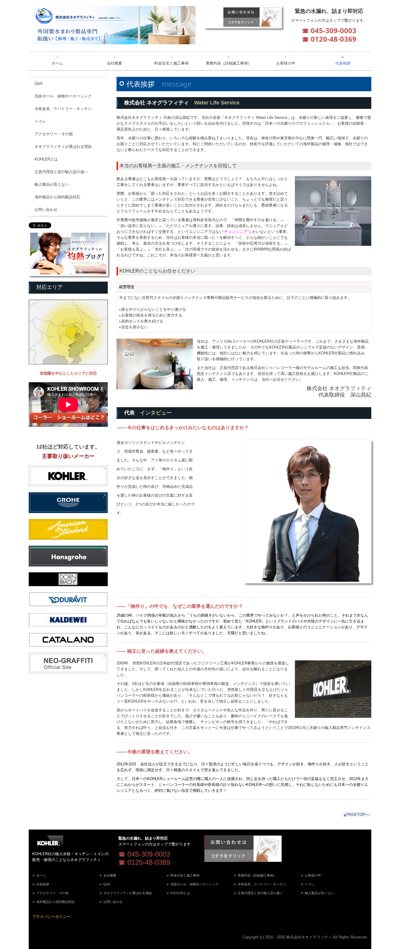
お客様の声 (285, 63)
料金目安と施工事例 (171, 63)
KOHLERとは (46, 159)
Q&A (39, 83)
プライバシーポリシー (51, 916)
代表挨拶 (343, 63)
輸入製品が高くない (52, 184)
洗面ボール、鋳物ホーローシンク (63, 96)
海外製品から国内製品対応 (57, 197)
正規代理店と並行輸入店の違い (61, 172)
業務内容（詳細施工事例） (229, 63)
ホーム (57, 63)
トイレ (40, 121)
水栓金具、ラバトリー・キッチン (63, 108)
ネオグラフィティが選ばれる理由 (63, 146)
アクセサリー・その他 (54, 134)
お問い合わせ (46, 209)
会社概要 (114, 63)
